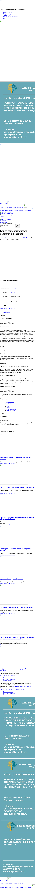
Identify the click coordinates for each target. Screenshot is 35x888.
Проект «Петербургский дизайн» (11, 579)
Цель (8, 406)
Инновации (13, 288)
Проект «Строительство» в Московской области (17, 487)
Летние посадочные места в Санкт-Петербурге (16, 607)
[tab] (19, 311)
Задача (8, 407)
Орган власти (10, 402)
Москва (12, 292)
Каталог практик (10, 237)
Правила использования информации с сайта (12, 689)
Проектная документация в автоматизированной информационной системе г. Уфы (17, 638)
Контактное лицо (11, 410)
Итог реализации (11, 409)
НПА (8, 404)
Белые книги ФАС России (23, 237)
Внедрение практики (9, 679)
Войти (2, 216)
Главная (2, 237)
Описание (9, 403)
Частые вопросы (7, 680)
